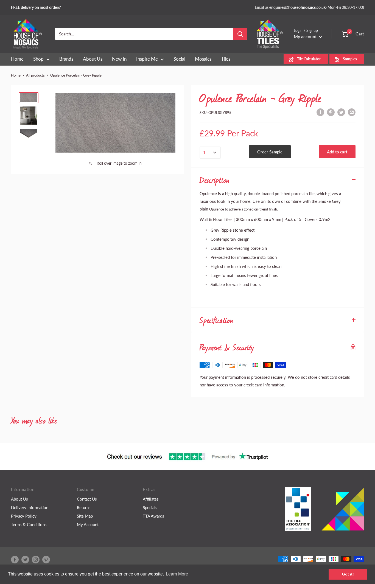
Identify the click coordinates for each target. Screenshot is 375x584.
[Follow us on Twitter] (25, 559)
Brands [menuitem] (66, 59)
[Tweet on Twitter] (341, 112)
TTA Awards (153, 515)
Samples (350, 59)
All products (35, 75)
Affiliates (151, 498)
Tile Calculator (309, 59)
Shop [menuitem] (38, 59)
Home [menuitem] (17, 59)
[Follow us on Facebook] (15, 559)
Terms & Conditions (29, 524)
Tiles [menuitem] (225, 59)
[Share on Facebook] (320, 112)
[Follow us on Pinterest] (46, 559)
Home (16, 75)
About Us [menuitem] (92, 59)
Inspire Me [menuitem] (147, 59)
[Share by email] (352, 112)
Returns (84, 507)
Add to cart (337, 151)
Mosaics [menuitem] (203, 59)
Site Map (85, 515)
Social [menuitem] (179, 59)
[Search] (240, 34)
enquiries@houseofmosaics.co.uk (297, 7)
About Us (19, 498)
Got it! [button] (348, 574)
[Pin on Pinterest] (331, 112)
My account (306, 36)
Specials (150, 507)
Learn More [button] (177, 574)
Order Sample (269, 151)
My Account (88, 524)
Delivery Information (29, 507)
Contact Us (87, 498)
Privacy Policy (24, 515)
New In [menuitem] (119, 59)
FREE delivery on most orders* (36, 7)
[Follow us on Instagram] (36, 559)
